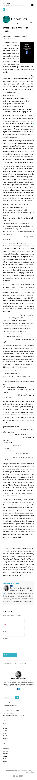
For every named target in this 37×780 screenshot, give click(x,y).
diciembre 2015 (6, 746)
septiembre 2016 (6, 738)
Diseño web (28, 772)
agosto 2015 (5, 756)
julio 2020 (5, 728)
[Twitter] (17, 776)
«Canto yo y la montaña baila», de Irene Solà (11, 710)
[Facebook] (20, 776)
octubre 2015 (5, 751)
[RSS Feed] (14, 776)
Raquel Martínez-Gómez (8, 35)
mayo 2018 (5, 733)
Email (4, 625)
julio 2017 (5, 736)
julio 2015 (5, 758)
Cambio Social (25, 35)
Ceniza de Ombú (19, 19)
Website (4, 631)
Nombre (4, 618)
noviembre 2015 (6, 748)
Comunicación (6, 37)
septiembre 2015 (6, 753)
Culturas (12, 37)
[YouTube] (22, 776)
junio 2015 (5, 761)
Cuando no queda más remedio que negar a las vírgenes (13, 715)
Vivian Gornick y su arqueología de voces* (10, 708)
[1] (3, 548)
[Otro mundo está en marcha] (13, 5)
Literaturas (24, 37)
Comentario (5, 638)
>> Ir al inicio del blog (30, 22)
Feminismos (17, 37)
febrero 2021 (5, 726)
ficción (5, 593)
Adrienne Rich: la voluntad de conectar (10, 705)
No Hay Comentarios (8, 38)
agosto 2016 (5, 741)
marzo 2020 (5, 731)
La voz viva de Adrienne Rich (8, 713)
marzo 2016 (5, 743)
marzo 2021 (5, 723)
